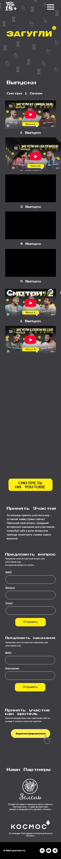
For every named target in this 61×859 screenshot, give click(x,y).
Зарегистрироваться (31, 733)
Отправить (30, 622)
